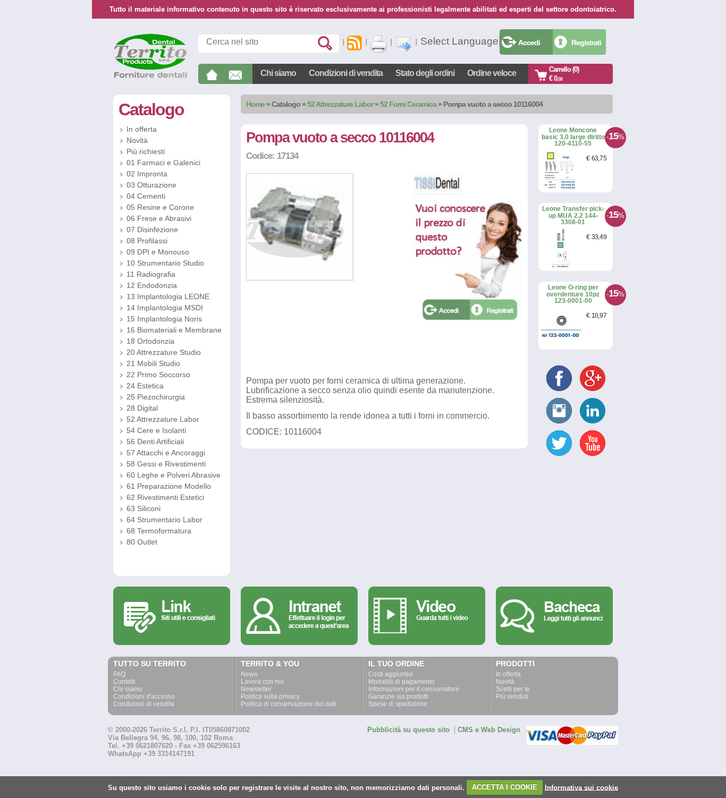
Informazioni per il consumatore (413, 689)
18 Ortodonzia (150, 341)
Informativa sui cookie (581, 787)
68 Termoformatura (158, 531)
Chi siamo (278, 73)
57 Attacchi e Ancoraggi (165, 452)
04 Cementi (145, 196)
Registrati (586, 42)
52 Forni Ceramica (408, 104)
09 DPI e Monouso (157, 252)
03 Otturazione (151, 185)
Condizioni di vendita (346, 73)
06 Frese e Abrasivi (158, 218)
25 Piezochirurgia (155, 397)
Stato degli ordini (424, 73)
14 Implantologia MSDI (164, 307)
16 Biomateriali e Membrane (174, 330)
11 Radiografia (150, 274)
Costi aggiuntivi (390, 674)
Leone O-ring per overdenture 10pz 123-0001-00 (573, 294)
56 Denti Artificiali (155, 441)
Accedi (529, 42)
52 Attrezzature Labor (340, 104)
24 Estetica (145, 385)
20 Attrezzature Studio (163, 352)
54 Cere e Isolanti (156, 430)
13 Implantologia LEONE (167, 296)
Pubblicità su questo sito (408, 730)
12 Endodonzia (151, 285)
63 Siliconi (143, 508)
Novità (137, 140)
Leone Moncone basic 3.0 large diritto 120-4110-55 (573, 137)
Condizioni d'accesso (144, 696)
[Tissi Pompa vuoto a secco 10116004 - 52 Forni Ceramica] (299, 278)
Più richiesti (145, 151)
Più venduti (512, 696)
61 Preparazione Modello (168, 486)
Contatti (124, 681)
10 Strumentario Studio (165, 263)
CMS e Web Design (489, 730)
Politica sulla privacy (270, 696)
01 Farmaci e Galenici (163, 162)
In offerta (141, 129)
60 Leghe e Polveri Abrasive (173, 475)
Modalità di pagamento (401, 681)
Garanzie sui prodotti (398, 696)
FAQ (119, 674)
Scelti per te (513, 689)
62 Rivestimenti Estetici (165, 497)
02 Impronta (146, 173)
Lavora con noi (262, 681)
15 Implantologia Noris (164, 319)
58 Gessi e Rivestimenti (166, 464)
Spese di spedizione (397, 704)
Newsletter (256, 689)
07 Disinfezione (152, 229)
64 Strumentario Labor (164, 519)
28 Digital (142, 408)
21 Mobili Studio (153, 363)
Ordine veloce (491, 73)
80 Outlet (141, 542)
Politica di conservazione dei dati (288, 704)
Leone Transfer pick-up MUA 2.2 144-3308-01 (573, 215)
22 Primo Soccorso (158, 374)
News (249, 674)
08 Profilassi (146, 240)
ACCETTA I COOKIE (504, 787)
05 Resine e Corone (160, 207)
